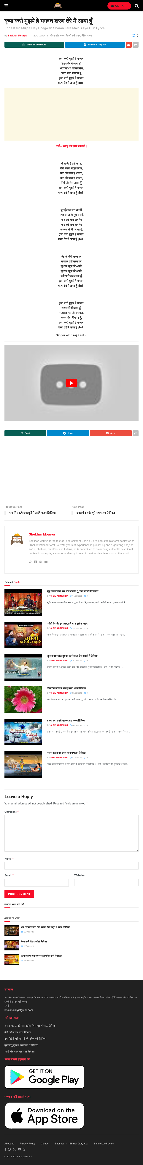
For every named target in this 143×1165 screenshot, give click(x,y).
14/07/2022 (77, 596)
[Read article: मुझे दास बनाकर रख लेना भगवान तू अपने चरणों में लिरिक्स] (23, 602)
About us (9, 1143)
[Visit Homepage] (57, 5)
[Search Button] (137, 5)
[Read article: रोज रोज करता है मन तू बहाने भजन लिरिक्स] (23, 699)
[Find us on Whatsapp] (24, 1149)
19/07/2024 (77, 628)
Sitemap (59, 1143)
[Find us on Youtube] (19, 1149)
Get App (120, 5)
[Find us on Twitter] (14, 1149)
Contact (45, 1143)
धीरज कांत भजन (57, 35)
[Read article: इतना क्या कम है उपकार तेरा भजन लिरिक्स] (23, 732)
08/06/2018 (77, 693)
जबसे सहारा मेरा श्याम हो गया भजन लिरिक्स (66, 753)
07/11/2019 (77, 757)
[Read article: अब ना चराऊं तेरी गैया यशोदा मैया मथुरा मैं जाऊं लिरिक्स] (11, 930)
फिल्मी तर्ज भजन (73, 35)
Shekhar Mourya (17, 35)
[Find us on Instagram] (9, 1149)
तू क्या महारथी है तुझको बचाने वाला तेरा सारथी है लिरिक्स (72, 656)
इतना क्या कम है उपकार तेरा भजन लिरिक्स (66, 720)
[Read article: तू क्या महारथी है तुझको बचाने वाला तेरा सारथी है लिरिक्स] (23, 667)
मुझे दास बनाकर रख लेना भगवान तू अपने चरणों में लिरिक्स (72, 591)
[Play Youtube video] (71, 383)
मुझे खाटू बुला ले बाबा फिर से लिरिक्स (21, 1045)
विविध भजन (87, 35)
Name (9, 858)
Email (9, 875)
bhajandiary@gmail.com (18, 1010)
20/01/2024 (39, 35)
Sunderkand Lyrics (104, 1143)
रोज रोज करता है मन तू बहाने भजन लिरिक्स (66, 688)
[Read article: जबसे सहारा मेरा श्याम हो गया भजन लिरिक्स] (23, 764)
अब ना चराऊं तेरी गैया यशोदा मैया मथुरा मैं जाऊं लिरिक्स (45, 927)
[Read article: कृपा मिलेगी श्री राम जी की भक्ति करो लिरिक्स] (11, 959)
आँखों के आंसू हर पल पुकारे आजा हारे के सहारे (67, 623)
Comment (11, 811)
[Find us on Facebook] (5, 1149)
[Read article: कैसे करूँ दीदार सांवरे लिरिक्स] (11, 945)
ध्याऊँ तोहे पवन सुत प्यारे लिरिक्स (19, 1051)
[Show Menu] (6, 5)
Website (79, 875)
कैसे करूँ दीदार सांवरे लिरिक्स (34, 941)
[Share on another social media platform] (136, 45)
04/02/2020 (77, 725)
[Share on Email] (129, 45)
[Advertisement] (71, 114)
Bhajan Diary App (78, 1143)
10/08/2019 (77, 660)
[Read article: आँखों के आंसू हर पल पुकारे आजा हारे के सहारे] (23, 635)
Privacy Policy (27, 1143)
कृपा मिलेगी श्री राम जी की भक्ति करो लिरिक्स (41, 956)
